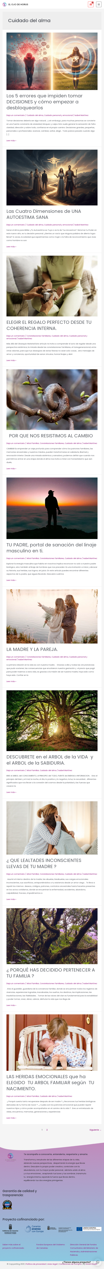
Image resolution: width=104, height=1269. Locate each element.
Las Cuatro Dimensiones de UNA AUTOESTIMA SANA (43, 214)
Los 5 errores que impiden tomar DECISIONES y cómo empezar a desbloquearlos (44, 102)
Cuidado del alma (35, 115)
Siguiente (95, 1130)
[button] (97, 1262)
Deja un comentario (15, 115)
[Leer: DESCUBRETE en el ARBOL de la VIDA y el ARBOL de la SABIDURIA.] (52, 720)
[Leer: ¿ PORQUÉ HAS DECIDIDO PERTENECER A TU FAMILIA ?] (52, 936)
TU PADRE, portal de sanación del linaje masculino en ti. (51, 548)
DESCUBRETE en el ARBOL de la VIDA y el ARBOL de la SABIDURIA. (49, 760)
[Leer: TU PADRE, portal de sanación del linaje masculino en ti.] (52, 508)
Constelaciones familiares (39, 336)
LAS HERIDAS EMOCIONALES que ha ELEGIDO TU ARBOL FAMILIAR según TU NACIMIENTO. (50, 1082)
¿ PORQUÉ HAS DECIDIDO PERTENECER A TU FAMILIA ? (50, 973)
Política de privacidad (36, 1264)
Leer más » (11, 140)
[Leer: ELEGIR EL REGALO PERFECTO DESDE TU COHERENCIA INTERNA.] (52, 286)
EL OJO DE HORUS (18, 4)
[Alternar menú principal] (98, 4)
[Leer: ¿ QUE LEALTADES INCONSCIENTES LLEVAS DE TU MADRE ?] (52, 828)
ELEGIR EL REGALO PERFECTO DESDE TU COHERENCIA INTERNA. (49, 325)
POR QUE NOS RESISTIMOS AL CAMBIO (49, 435)
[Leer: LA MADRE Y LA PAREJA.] (52, 616)
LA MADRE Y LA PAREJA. (32, 649)
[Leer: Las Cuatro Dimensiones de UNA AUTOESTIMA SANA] (52, 177)
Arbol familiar (33, 443)
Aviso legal (52, 1264)
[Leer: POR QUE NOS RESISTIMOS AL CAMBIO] (52, 399)
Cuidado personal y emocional (58, 115)
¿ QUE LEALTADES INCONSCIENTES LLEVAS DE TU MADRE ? (43, 863)
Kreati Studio (91, 1264)
